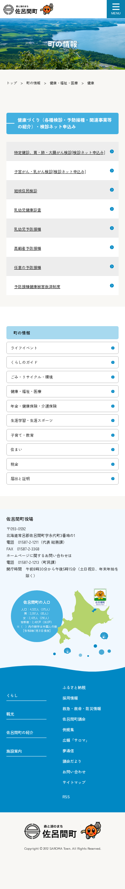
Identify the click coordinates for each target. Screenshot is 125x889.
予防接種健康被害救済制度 (37, 286)
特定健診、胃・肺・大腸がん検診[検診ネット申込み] (59, 152)
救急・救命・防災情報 (82, 708)
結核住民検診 (25, 190)
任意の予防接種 (27, 267)
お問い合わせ (74, 771)
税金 (14, 464)
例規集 (68, 729)
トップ (11, 82)
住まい (16, 449)
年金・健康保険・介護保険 (34, 406)
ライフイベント (24, 347)
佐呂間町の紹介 (19, 732)
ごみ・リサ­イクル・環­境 (32, 376)
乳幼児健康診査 (27, 209)
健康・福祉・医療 (64, 82)
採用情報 (70, 698)
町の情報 (33, 82)
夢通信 (68, 750)
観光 (10, 714)
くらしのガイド (24, 362)
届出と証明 (20, 478)
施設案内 (14, 751)
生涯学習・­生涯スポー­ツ (32, 420)
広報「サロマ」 (76, 740)
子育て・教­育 (22, 435)
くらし (12, 695)
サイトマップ (74, 782)
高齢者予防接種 (27, 248)
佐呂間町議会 (74, 719)
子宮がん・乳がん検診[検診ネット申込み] (50, 171)
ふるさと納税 (74, 687)
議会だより (72, 761)
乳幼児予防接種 (27, 229)
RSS (66, 796)
